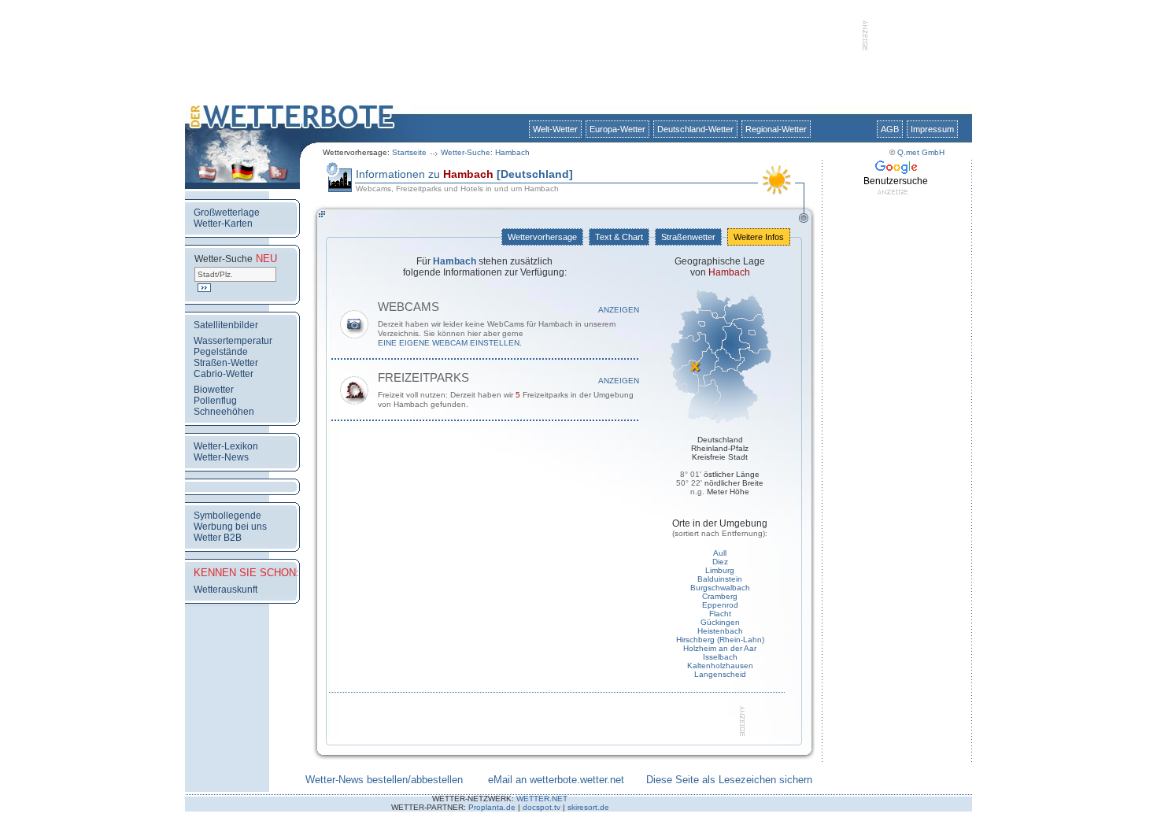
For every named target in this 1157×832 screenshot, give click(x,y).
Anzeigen (618, 309)
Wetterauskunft (225, 589)
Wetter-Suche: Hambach (485, 152)
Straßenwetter (688, 237)
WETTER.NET (541, 798)
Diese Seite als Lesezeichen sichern (729, 780)
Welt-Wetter (555, 129)
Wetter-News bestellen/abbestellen (384, 780)
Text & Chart (619, 237)
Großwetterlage (227, 212)
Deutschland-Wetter (695, 129)
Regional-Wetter (776, 129)
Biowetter (214, 389)
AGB (890, 129)
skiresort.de (588, 807)
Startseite (409, 152)
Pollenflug (215, 400)
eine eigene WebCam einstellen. (450, 342)
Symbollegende (227, 515)
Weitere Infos (758, 237)
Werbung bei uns (230, 526)
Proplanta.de (492, 807)
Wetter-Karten (223, 223)
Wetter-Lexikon (226, 446)
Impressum (932, 129)
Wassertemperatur (233, 340)
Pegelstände (221, 351)
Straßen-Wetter (226, 362)
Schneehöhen (224, 411)
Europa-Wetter (617, 129)
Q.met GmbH (920, 152)
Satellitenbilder (226, 325)
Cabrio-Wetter (223, 373)
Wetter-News (221, 457)
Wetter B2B (218, 537)
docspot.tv (541, 807)
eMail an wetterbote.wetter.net (556, 780)
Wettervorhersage (542, 237)
